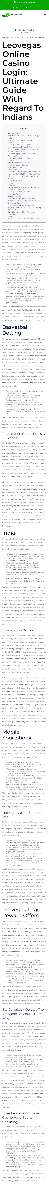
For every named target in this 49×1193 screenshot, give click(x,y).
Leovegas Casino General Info (20, 145)
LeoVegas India (24, 30)
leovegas (6, 502)
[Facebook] (22, 7)
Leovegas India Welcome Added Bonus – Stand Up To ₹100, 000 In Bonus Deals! (25, 173)
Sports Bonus (13, 169)
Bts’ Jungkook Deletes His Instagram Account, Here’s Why (23, 150)
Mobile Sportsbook (15, 142)
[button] (45, 14)
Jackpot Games (14, 196)
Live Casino (12, 160)
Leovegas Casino (15, 167)
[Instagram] (30, 7)
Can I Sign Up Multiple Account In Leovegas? (22, 213)
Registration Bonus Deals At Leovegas (24, 136)
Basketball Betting (15, 133)
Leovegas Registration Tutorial (20, 158)
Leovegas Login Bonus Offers (20, 147)
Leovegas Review (15, 194)
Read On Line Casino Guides (20, 140)
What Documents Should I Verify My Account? (23, 177)
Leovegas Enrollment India (19, 192)
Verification (12, 185)
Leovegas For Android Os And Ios (21, 198)
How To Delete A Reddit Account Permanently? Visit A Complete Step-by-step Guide (25, 207)
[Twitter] (26, 7)
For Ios (10, 183)
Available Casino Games (18, 165)
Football (11, 216)
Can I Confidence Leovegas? (19, 163)
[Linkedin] (34, 7)
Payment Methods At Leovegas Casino (24, 219)
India (10, 138)
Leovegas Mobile (15, 181)
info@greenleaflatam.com (26, 2)
